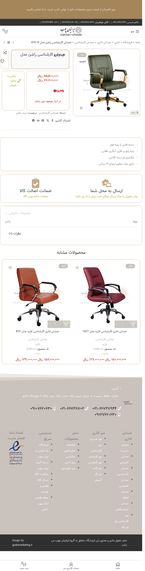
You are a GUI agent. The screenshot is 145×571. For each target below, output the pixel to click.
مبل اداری (70, 462)
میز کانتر (97, 468)
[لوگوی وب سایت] (71, 31)
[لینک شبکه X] (47, 120)
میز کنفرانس (95, 462)
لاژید (104, 344)
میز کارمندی (95, 456)
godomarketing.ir (22, 545)
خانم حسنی (125, 22)
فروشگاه (127, 42)
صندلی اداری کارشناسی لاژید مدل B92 (37, 331)
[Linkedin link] (38, 120)
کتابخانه (70, 445)
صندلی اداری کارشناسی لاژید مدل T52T (105, 331)
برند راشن (21, 113)
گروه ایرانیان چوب (65, 540)
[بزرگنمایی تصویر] (81, 108)
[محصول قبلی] (13, 42)
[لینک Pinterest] (42, 120)
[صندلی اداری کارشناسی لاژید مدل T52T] (104, 295)
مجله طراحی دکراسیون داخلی (41, 503)
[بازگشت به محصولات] (8, 42)
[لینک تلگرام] (33, 120)
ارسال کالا (42, 480)
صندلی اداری (104, 42)
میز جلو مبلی (68, 468)
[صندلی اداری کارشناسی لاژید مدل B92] (37, 295)
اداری (117, 42)
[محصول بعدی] (4, 42)
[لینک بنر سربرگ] (71, 9)
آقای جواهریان (94, 22)
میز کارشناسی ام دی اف (122, 521)
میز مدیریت (95, 439)
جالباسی (70, 456)
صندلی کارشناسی (84, 42)
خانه (137, 42)
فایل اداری (69, 450)
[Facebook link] (52, 120)
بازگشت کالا (41, 474)
